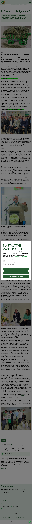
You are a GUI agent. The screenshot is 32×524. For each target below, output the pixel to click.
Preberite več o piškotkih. (20, 256)
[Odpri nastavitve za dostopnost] (30, 522)
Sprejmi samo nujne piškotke (16, 276)
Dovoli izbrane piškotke (16, 272)
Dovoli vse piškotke (16, 269)
